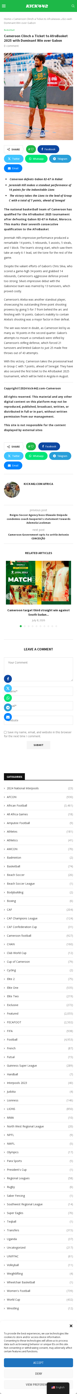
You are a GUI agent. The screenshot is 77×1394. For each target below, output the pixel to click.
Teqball (40, 1221)
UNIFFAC (40, 1256)
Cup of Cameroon (40, 962)
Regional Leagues (40, 1178)
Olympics (40, 1152)
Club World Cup (40, 953)
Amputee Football (40, 823)
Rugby (40, 1187)
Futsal (40, 1057)
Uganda (40, 1239)
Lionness (40, 1100)
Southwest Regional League (40, 1204)
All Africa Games (40, 814)
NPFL (40, 1135)
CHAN (40, 944)
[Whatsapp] (70, 17)
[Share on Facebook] (8, 679)
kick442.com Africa (38, 484)
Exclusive (40, 1005)
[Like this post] (32, 149)
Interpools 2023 (40, 1083)
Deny (38, 1374)
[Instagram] (47, 17)
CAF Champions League (40, 918)
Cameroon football (40, 935)
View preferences (38, 1384)
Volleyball (40, 1265)
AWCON (40, 849)
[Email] (60, 17)
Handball (40, 1074)
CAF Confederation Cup (40, 927)
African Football (40, 805)
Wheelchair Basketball (40, 1282)
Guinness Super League (40, 1065)
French (40, 1048)
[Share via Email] (8, 717)
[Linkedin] (51, 17)
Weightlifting (40, 1273)
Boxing (40, 901)
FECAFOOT (40, 1022)
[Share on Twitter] (8, 688)
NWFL (40, 1143)
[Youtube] (56, 17)
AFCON (40, 797)
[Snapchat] (65, 17)
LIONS (40, 1109)
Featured (40, 1013)
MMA (40, 1117)
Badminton (40, 857)
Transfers (40, 1230)
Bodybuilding (40, 892)
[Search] (73, 6)
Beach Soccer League (40, 883)
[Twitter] (42, 17)
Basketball (40, 866)
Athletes (40, 831)
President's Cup (40, 1170)
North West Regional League (40, 1126)
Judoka (40, 1091)
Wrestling (40, 1308)
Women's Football (40, 1291)
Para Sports (40, 1161)
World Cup (40, 1299)
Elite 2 (40, 979)
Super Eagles (40, 1213)
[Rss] (74, 17)
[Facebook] (38, 17)
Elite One (40, 988)
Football (40, 1039)
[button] (71, 1326)
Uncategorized (40, 1247)
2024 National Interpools (40, 788)
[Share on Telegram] (8, 707)
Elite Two (40, 996)
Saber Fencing (40, 1196)
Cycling (40, 970)
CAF (40, 909)
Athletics (40, 840)
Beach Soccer (40, 875)
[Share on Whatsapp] (8, 698)
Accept (38, 1363)
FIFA (40, 1031)
